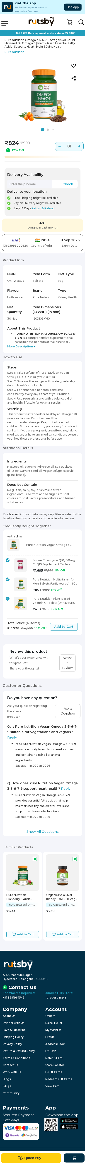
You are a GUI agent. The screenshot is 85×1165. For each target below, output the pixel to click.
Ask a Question (68, 711)
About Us (9, 1016)
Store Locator (54, 1065)
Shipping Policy (13, 1037)
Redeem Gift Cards (58, 1079)
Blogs (7, 1079)
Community (11, 1093)
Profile (50, 1037)
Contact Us (10, 1065)
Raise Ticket (53, 1023)
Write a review (67, 663)
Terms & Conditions (16, 1058)
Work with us (12, 1072)
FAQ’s (7, 1086)
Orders (50, 1016)
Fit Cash (50, 1051)
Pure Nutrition (14, 52)
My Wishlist (53, 1030)
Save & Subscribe (14, 1030)
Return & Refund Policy (19, 1051)
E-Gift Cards (53, 1072)
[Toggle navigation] (4, 23)
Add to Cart (63, 627)
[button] (69, 22)
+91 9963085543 (55, 997)
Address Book (55, 1044)
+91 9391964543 (13, 997)
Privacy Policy (12, 1044)
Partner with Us (13, 1023)
